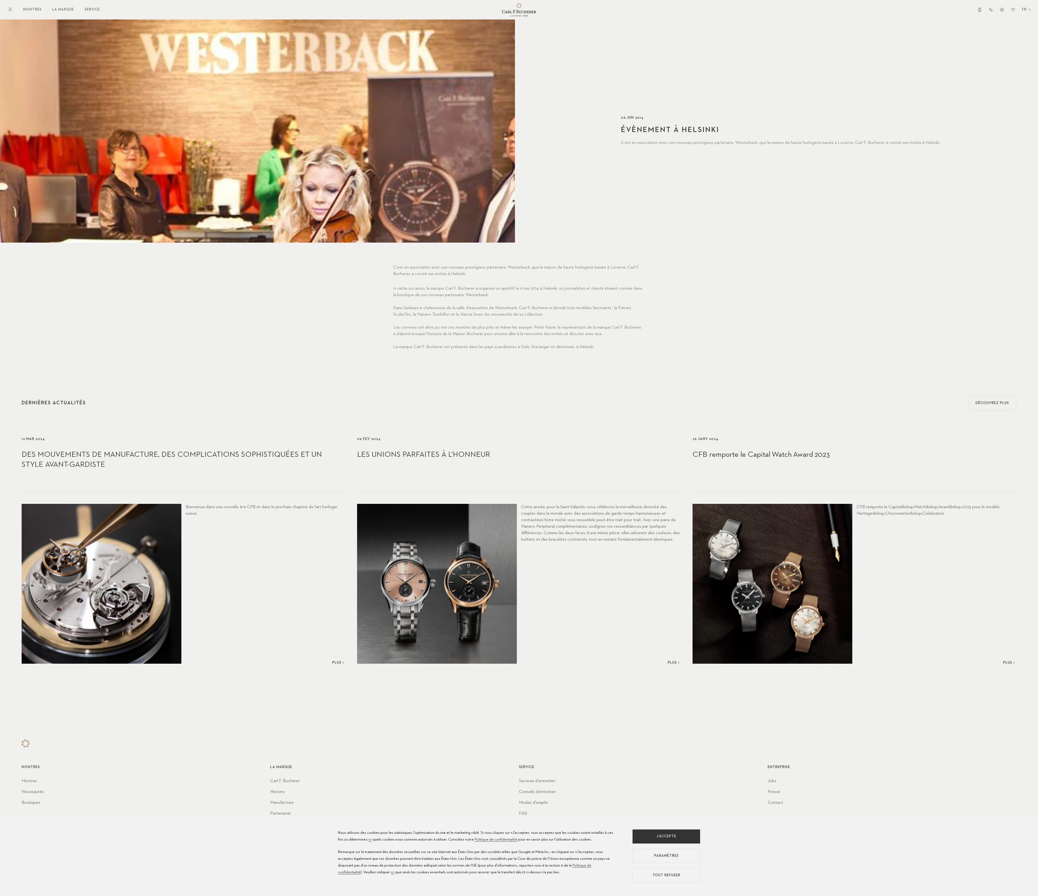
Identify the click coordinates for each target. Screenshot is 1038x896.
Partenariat (280, 813)
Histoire (277, 792)
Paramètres (666, 856)
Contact (775, 803)
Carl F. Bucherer (285, 781)
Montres (32, 9)
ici (370, 839)
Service (92, 9)
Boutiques (31, 803)
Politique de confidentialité (496, 839)
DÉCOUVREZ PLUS (992, 403)
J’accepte (666, 836)
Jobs (772, 781)
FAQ (523, 813)
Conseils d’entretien (537, 792)
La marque (63, 9)
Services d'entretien (537, 781)
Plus (336, 662)
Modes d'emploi (533, 803)
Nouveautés (33, 792)
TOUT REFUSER (666, 875)
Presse (774, 792)
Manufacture (282, 803)
